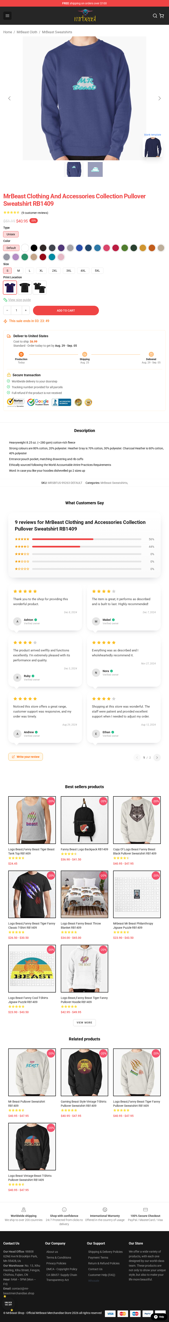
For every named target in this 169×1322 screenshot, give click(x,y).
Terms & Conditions (58, 1257)
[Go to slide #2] (95, 169)
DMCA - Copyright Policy (61, 1269)
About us (52, 1251)
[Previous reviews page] (137, 757)
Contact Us (95, 1269)
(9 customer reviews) (34, 212)
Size (6, 264)
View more (85, 1022)
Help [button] (161, 1316)
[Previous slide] (9, 98)
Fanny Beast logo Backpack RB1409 (84, 849)
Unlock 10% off (8, 1304)
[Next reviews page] (157, 757)
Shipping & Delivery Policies (105, 1251)
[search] (155, 15)
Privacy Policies (56, 1263)
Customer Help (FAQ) (101, 1275)
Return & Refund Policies (104, 1263)
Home (7, 32)
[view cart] (161, 15)
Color (6, 241)
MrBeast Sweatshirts (57, 32)
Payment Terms (98, 1257)
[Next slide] (159, 98)
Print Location (12, 277)
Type (6, 227)
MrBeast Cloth (27, 32)
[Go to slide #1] (74, 169)
